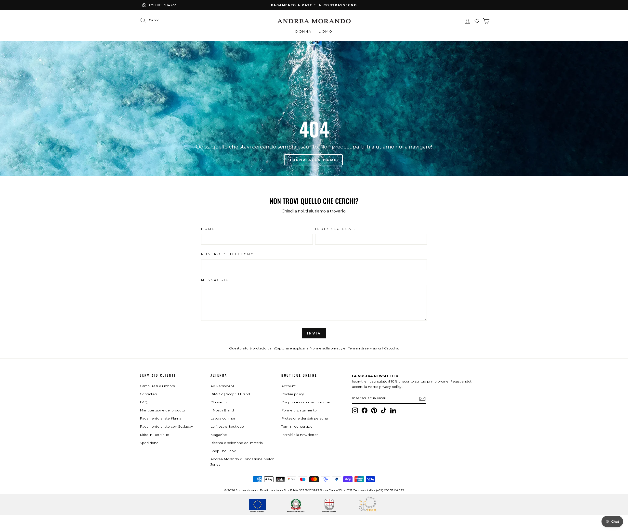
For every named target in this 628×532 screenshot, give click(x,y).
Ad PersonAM (222, 386)
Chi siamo (218, 402)
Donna (303, 31)
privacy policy (390, 387)
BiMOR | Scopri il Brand (230, 394)
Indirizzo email (335, 229)
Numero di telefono (227, 254)
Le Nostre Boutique (227, 426)
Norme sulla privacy (326, 348)
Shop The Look (223, 451)
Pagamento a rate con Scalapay (166, 426)
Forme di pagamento (299, 410)
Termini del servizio (297, 426)
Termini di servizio (362, 348)
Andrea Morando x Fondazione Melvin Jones (242, 461)
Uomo (325, 31)
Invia (314, 333)
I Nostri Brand (222, 410)
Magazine (218, 435)
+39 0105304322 (162, 5)
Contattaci (148, 394)
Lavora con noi (222, 418)
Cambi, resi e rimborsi (157, 386)
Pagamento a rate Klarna (160, 418)
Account (288, 386)
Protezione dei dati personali (305, 418)
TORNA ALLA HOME (313, 160)
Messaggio (215, 280)
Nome (208, 229)
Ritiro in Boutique (154, 435)
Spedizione (149, 443)
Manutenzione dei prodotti (162, 410)
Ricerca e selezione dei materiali (237, 443)
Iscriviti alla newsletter (299, 435)
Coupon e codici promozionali (306, 402)
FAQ (143, 402)
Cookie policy (292, 394)
